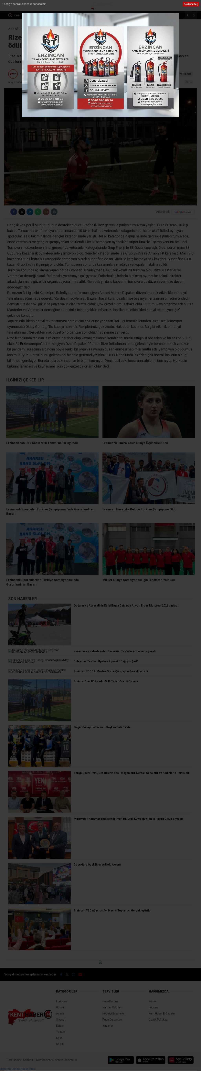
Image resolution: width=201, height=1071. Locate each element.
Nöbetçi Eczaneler (113, 1013)
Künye (152, 1001)
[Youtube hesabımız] (80, 974)
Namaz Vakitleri (112, 1007)
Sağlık (60, 1043)
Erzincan (61, 1001)
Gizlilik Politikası (158, 1019)
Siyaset (60, 1019)
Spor (188, 82)
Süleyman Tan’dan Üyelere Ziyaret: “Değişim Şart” (44, 15)
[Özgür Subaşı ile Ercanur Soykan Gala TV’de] (39, 766)
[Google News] (183, 212)
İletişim (153, 1007)
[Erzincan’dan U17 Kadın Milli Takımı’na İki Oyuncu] (52, 412)
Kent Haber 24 (28, 74)
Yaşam (60, 1031)
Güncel (60, 1007)
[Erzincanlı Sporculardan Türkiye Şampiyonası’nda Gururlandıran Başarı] (52, 549)
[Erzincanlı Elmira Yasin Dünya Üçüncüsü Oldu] (148, 412)
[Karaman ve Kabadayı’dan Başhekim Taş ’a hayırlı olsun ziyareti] (39, 652)
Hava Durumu (110, 1001)
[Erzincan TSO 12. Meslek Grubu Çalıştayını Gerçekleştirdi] (39, 672)
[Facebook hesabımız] (61, 974)
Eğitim (60, 1025)
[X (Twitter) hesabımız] (67, 974)
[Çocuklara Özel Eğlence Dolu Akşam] (39, 903)
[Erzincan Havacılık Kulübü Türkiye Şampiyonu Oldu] (148, 478)
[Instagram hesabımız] (73, 974)
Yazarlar (107, 1025)
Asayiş (60, 1013)
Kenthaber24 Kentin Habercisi (56, 1060)
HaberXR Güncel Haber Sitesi (18, 1068)
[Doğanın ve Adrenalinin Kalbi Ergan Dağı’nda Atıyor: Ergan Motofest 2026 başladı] (39, 644)
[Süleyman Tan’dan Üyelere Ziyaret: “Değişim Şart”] (39, 662)
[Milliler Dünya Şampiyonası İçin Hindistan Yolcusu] (148, 549)
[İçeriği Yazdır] (54, 211)
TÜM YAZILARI (182, 74)
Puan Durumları (112, 1019)
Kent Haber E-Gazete (162, 1013)
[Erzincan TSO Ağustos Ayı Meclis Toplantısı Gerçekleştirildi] (39, 949)
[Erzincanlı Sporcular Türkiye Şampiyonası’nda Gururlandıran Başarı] (52, 478)
